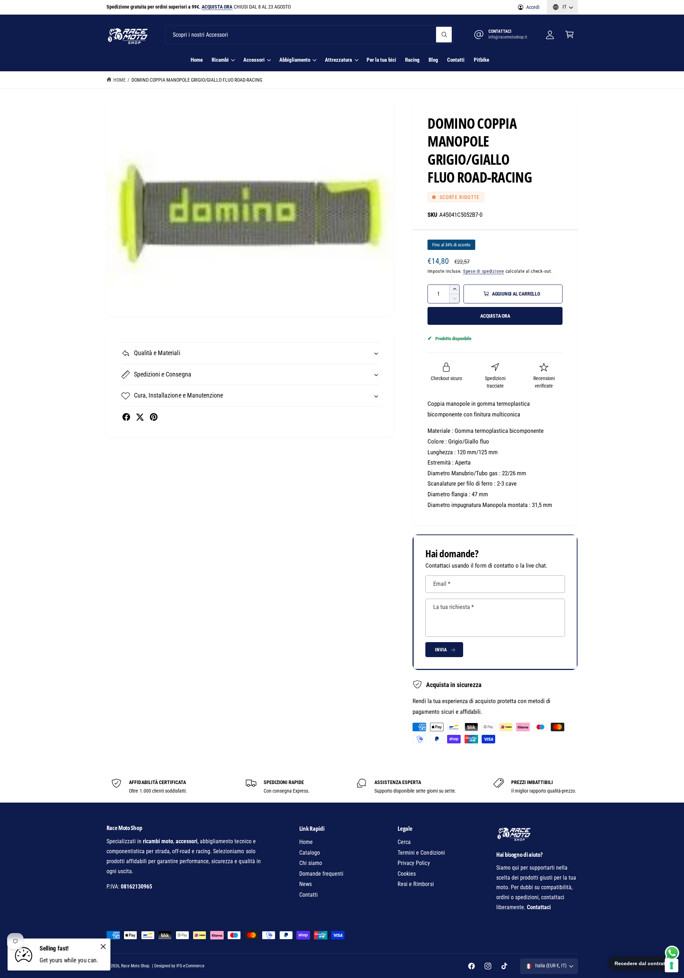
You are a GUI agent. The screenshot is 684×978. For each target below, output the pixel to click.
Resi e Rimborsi (416, 884)
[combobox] (309, 35)
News (305, 884)
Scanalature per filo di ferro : (462, 483)
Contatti (308, 894)
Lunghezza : (441, 452)
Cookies (407, 873)
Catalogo (309, 852)
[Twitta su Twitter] (140, 417)
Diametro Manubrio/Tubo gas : (464, 473)
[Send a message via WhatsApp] (672, 952)
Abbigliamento (294, 60)
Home (119, 80)
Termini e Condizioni (421, 852)
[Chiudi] (103, 946)
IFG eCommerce (190, 965)
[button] (569, 35)
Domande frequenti (321, 873)
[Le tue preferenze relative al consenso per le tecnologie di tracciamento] (671, 965)
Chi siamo (310, 863)
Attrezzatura (338, 60)
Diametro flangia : (449, 494)
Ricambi (220, 60)
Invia (440, 649)
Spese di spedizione (483, 271)
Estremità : (440, 462)
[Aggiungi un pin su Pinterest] (154, 417)
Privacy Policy (414, 863)
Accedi (532, 7)
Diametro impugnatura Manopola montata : (479, 504)
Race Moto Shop (135, 965)
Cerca (404, 842)
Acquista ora (495, 316)
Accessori (254, 60)
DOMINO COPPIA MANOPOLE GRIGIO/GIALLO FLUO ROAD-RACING (197, 80)
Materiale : (440, 430)
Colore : (437, 441)
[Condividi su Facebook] (126, 417)
